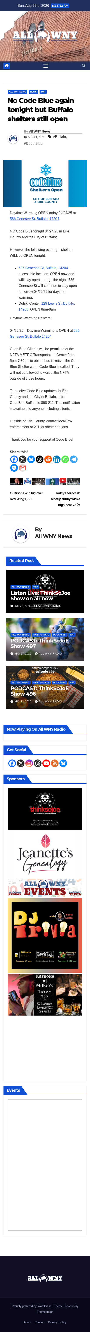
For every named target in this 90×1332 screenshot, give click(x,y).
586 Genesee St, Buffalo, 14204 (34, 219)
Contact (40, 1322)
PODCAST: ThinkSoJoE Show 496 (39, 691)
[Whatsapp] (65, 459)
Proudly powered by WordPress (32, 1306)
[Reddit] (48, 459)
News (33, 92)
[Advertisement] (45, 1047)
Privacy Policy (57, 1322)
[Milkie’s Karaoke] (45, 994)
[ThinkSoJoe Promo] (45, 809)
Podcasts (59, 635)
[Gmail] (22, 468)
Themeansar (44, 1311)
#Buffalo (59, 137)
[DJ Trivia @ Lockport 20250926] (45, 935)
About (27, 1322)
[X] (22, 459)
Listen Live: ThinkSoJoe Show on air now (40, 596)
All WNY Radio (20, 587)
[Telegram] (74, 459)
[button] (83, 66)
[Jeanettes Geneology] (45, 854)
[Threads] (39, 459)
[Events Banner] (45, 888)
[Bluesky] (31, 459)
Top (43, 92)
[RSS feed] (55, 763)
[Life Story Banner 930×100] (45, 481)
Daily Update (41, 635)
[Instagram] (29, 763)
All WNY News (17, 92)
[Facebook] (14, 459)
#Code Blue (33, 143)
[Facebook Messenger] (14, 468)
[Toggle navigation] (46, 66)
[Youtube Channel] (46, 763)
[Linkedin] (57, 459)
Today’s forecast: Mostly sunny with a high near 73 (65, 499)
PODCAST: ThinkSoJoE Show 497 (39, 643)
